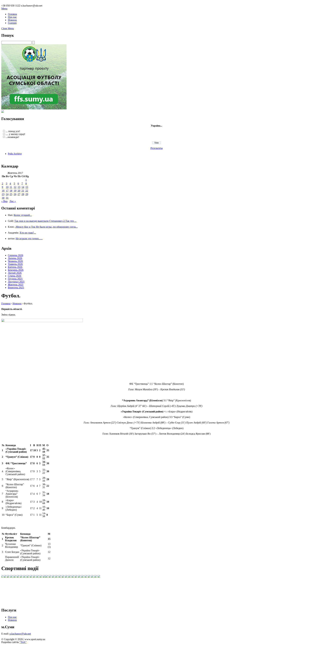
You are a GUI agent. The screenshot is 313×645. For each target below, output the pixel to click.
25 (11, 194)
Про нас (12, 17)
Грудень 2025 (15, 278)
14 (23, 187)
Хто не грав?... (28, 232)
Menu (4, 8)
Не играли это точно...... (29, 238)
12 (15, 187)
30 (3, 197)
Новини (12, 20)
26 (15, 194)
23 (3, 194)
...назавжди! (12, 137)
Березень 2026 (15, 270)
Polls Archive (15, 153)
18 (11, 190)
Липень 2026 (15, 258)
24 (7, 194)
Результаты (156, 148)
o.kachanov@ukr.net (20, 633)
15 (26, 187)
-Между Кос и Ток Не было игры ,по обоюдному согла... (46, 226)
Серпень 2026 (15, 255)
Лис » (12, 201)
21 (23, 190)
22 (26, 190)
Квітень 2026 (15, 267)
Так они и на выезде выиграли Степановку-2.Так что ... (45, 221)
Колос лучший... (23, 215)
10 (7, 187)
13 (19, 187)
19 (15, 190)
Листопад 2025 (16, 281)
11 (11, 187)
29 (26, 194)
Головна (12, 14)
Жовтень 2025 (15, 284)
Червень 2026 (15, 261)
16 (3, 190)
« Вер (4, 201)
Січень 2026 (14, 275)
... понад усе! (13, 131)
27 (19, 194)
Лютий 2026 (15, 273)
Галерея (12, 23)
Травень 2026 (15, 264)
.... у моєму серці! (15, 134)
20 (19, 190)
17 (7, 190)
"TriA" (23, 642)
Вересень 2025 (16, 287)
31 (7, 197)
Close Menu (7, 28)
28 (23, 194)
